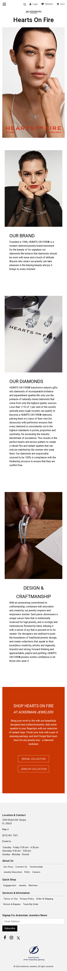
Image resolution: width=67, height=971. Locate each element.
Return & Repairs (12, 904)
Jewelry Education (12, 872)
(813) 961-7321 (10, 835)
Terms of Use (10, 898)
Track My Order (30, 904)
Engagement (9, 885)
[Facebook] (4, 937)
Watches (33, 885)
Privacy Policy (27, 898)
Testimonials (36, 866)
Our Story (8, 866)
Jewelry (22, 885)
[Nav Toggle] (4, 4)
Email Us (6, 841)
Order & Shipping (44, 898)
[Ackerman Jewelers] (33, 12)
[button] (24, 4)
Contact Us (21, 866)
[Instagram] (11, 937)
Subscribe (9, 928)
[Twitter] (17, 937)
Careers (36, 872)
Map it (5, 829)
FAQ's (27, 872)
